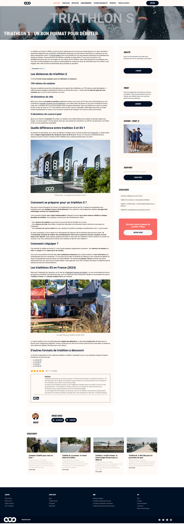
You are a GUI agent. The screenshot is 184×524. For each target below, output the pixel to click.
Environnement (86, 3)
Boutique (56, 3)
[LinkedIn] (37, 399)
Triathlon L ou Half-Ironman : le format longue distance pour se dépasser (106, 457)
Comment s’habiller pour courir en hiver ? (132, 196)
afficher (41, 68)
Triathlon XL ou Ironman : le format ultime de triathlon (135, 200)
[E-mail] (34, 399)
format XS (94, 133)
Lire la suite (32, 469)
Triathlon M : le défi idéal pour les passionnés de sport (135, 210)
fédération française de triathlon (76, 272)
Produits (113, 3)
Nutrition (75, 3)
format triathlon (56, 55)
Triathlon (65, 3)
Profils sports (123, 3)
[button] (57, 420)
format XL (38, 366)
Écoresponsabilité (100, 3)
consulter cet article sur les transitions (52, 103)
